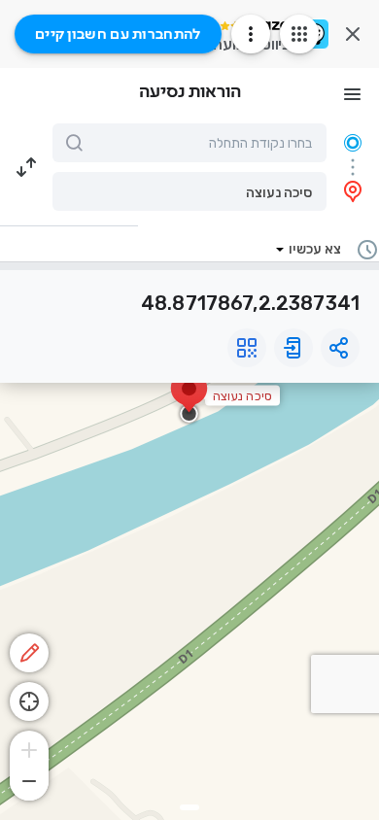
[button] (189, 191)
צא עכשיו (315, 249)
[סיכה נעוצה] (189, 398)
